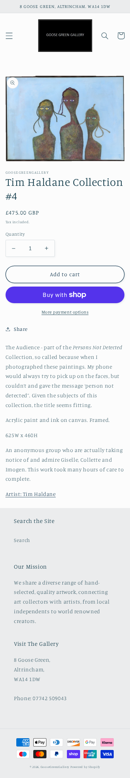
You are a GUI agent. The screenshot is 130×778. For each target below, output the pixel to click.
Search (22, 540)
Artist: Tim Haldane (31, 494)
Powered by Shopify (85, 767)
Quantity (15, 234)
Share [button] (21, 329)
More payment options (65, 312)
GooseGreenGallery (55, 767)
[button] (9, 36)
